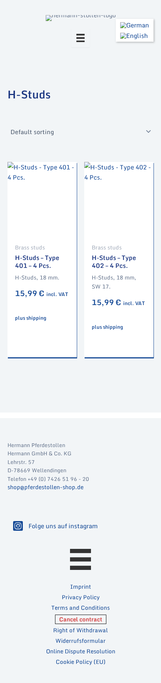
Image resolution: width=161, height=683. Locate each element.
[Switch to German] (134, 25)
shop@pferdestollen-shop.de (45, 486)
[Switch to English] (134, 35)
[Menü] (80, 38)
